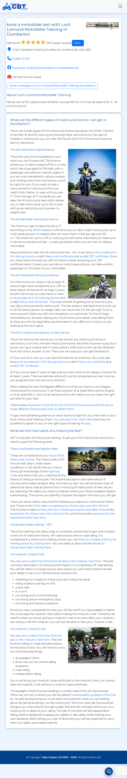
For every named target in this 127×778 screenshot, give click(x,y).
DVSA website (42, 230)
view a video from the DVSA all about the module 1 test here (61, 561)
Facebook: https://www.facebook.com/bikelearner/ (45, 68)
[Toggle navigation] (120, 6)
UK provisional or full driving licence (43, 361)
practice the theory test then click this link (41, 513)
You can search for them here (73, 419)
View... (78, 43)
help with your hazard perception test (65, 509)
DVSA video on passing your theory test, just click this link (70, 505)
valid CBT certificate (95, 256)
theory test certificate (59, 256)
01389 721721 (21, 58)
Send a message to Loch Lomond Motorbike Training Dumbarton (52, 85)
